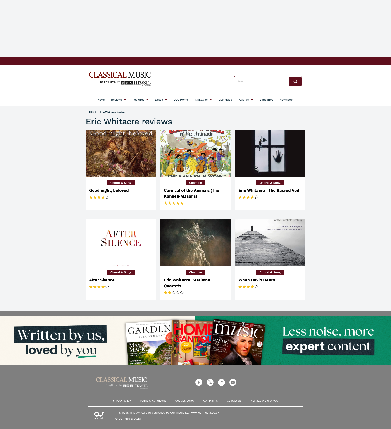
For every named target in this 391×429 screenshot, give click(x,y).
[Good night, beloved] (121, 153)
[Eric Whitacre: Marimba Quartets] (195, 242)
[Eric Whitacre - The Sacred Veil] (270, 153)
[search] (295, 81)
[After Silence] (121, 242)
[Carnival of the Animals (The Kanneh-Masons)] (195, 153)
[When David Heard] (270, 242)
